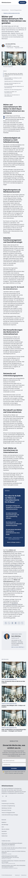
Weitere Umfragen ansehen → (14, 542)
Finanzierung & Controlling (8, 803)
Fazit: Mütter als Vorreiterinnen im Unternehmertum (12, 95)
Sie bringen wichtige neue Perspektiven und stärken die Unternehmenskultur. (14, 507)
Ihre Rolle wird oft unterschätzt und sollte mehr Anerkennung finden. (14, 523)
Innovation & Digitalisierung (8, 805)
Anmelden (14, 768)
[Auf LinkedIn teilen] (15, 623)
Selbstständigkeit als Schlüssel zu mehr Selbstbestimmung (13, 78)
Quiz (3, 826)
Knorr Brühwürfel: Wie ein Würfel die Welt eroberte (13, 682)
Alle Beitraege (5, 824)
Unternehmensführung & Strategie (10, 814)
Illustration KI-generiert (8, 66)
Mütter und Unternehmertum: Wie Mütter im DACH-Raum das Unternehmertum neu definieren (13, 75)
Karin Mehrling (11, 44)
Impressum (4, 833)
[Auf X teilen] (9, 623)
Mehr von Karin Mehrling (17, 647)
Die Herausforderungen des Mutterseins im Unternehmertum (14, 87)
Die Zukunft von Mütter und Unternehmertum (10, 92)
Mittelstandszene (6, 2)
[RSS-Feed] (3, 796)
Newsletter (22, 2)
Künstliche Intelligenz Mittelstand (11, 565)
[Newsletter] (6, 796)
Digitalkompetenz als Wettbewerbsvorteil (13, 81)
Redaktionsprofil (15, 638)
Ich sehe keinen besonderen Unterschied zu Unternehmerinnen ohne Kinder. (13, 532)
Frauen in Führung (11, 590)
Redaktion (4, 822)
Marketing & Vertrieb (6, 808)
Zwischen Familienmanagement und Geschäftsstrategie (12, 84)
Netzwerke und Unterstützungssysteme (13, 89)
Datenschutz (4, 836)
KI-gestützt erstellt (19, 47)
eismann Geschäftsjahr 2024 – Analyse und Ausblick (13, 706)
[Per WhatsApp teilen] (6, 623)
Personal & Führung (6, 810)
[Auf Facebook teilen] (12, 623)
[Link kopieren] (22, 623)
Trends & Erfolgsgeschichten (16, 10)
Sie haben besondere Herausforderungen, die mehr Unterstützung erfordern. (12, 515)
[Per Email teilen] (19, 623)
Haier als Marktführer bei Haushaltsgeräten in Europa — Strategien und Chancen (14, 730)
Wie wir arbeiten (5, 829)
